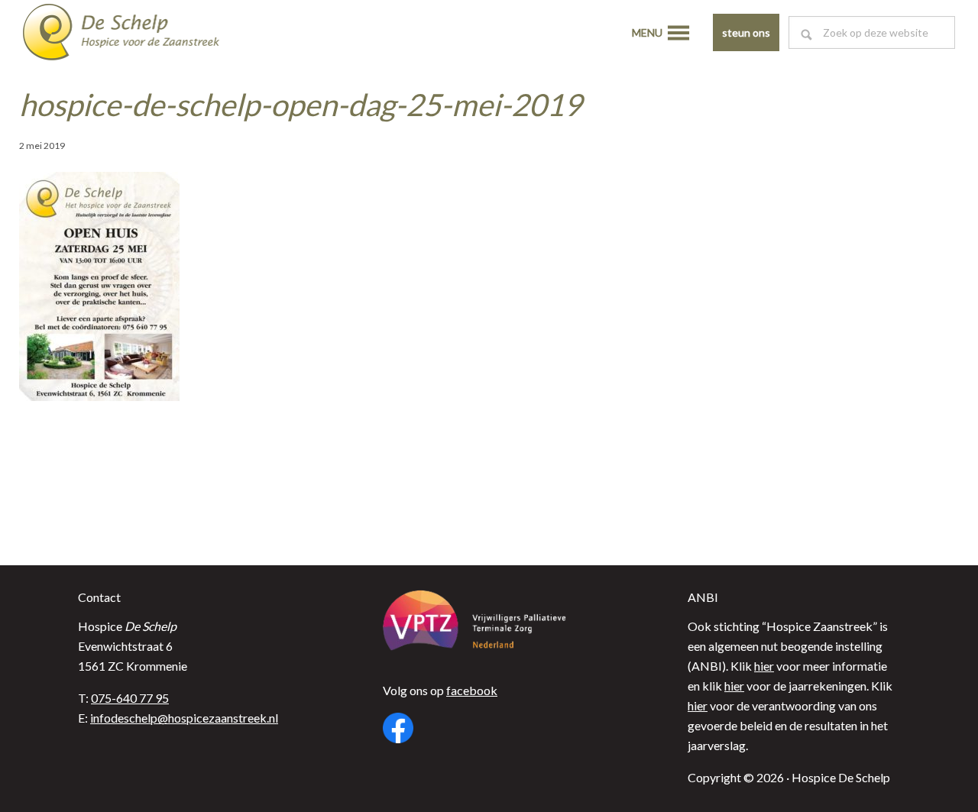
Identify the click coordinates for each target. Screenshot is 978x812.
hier (764, 665)
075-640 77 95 (130, 698)
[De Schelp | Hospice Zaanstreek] (133, 34)
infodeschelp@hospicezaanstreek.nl (184, 717)
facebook (471, 690)
